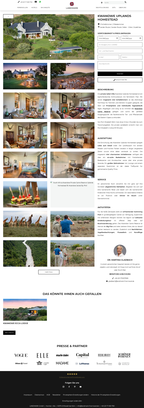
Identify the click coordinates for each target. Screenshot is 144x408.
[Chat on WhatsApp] (39, 2)
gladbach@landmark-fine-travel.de (121, 281)
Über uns (122, 7)
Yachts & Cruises (102, 7)
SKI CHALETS (45, 7)
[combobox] (114, 2)
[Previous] (5, 37)
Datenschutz (39, 395)
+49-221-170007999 (121, 278)
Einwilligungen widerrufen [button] (72, 401)
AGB (48, 395)
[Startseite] (72, 5)
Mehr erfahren (9, 332)
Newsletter (56, 395)
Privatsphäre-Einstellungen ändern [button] (76, 395)
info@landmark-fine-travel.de (88, 406)
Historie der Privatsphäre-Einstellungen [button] (105, 395)
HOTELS (34, 7)
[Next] (92, 37)
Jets (113, 7)
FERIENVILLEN (22, 7)
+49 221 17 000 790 (26, 2)
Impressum (28, 395)
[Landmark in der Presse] (41, 359)
